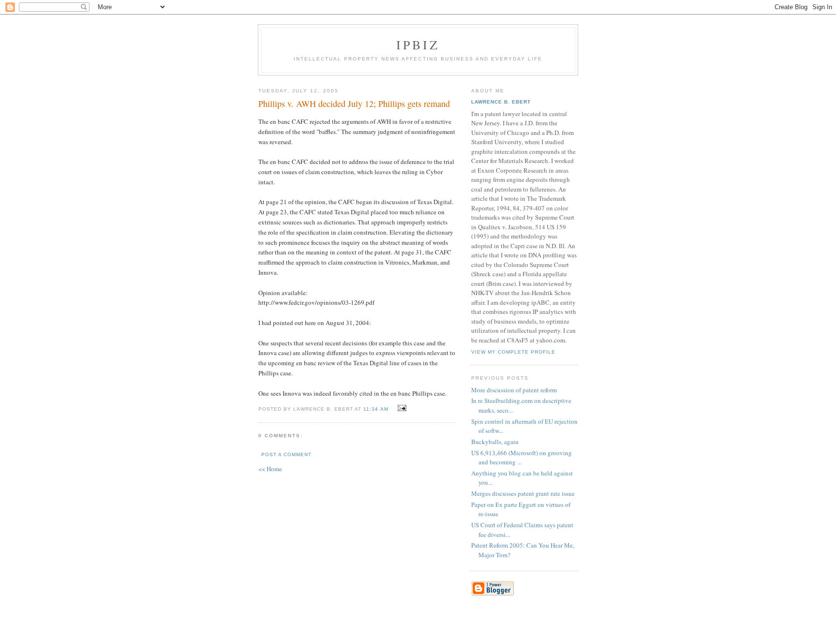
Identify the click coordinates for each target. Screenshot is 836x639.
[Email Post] (401, 408)
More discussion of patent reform (514, 390)
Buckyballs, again (495, 441)
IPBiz (418, 44)
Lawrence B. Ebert (501, 101)
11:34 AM (375, 409)
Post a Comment (286, 454)
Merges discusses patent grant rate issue (523, 493)
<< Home (270, 468)
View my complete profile (513, 352)
